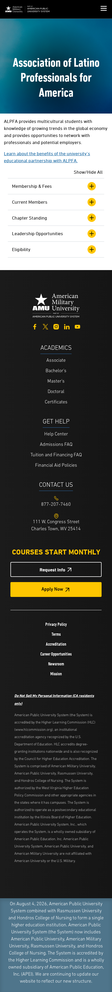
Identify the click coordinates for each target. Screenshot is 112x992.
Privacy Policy (56, 624)
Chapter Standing (29, 218)
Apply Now (52, 589)
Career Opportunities (56, 654)
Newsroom (56, 663)
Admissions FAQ (56, 444)
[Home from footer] (56, 305)
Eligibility (21, 249)
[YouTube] (77, 326)
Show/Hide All (88, 172)
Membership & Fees (32, 186)
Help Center (56, 434)
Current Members (29, 202)
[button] (104, 9)
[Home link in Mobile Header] (27, 9)
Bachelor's (56, 371)
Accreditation (56, 644)
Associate (56, 360)
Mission (56, 673)
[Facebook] (35, 326)
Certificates (56, 402)
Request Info (52, 569)
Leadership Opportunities (37, 233)
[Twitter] (45, 326)
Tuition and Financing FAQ (56, 455)
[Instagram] (56, 326)
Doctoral (56, 392)
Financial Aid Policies (56, 465)
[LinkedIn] (67, 326)
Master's (56, 381)
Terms (56, 634)
